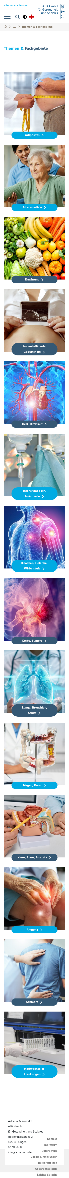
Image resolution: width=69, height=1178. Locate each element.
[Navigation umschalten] (7, 16)
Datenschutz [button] (49, 1151)
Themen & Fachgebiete (37, 26)
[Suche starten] (17, 16)
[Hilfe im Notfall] (31, 16)
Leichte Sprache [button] (47, 1175)
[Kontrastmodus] (24, 16)
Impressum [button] (50, 1145)
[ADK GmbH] (51, 11)
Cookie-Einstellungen (44, 1157)
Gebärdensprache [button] (46, 1169)
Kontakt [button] (52, 1139)
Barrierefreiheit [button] (47, 1163)
